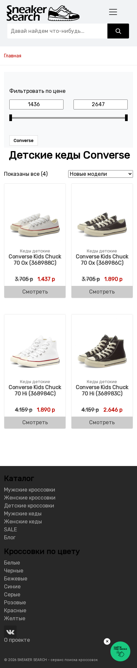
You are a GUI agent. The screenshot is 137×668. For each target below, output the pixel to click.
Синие (12, 586)
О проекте (17, 640)
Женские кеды (23, 521)
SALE (10, 529)
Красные (15, 610)
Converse (24, 140)
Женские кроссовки (30, 498)
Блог (10, 537)
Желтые (14, 618)
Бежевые (15, 578)
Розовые (15, 602)
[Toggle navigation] (113, 12)
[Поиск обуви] (118, 31)
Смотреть (35, 292)
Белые (12, 563)
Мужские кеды (23, 513)
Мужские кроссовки (29, 490)
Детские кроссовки (29, 505)
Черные (13, 571)
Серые (12, 594)
